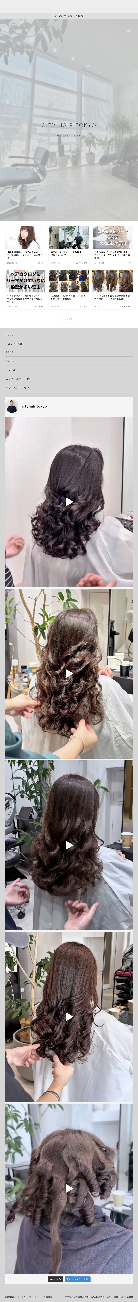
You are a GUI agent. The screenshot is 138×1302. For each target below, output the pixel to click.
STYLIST (10, 370)
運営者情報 (10, 1297)
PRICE (9, 352)
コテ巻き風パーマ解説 (19, 378)
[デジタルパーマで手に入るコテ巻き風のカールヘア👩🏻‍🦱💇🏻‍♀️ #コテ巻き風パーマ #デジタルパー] (69, 674)
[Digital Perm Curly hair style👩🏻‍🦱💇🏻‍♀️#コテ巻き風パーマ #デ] (69, 1017)
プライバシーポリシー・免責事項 (37, 1297)
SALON (10, 361)
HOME (9, 334)
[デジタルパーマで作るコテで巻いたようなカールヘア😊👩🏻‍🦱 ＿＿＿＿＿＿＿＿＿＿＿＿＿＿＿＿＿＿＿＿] (69, 1189)
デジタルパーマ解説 (17, 387)
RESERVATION (14, 343)
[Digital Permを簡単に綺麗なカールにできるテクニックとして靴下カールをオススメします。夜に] (69, 502)
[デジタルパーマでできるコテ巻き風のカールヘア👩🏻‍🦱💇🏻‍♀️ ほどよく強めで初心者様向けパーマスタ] (69, 845)
